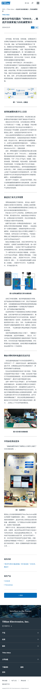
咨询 (3, 672)
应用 (3, 639)
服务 (3, 646)
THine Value (5, 14)
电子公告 (14, 680)
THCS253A (9, 585)
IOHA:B (7, 581)
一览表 (20, 595)
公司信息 (5, 659)
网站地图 (4, 680)
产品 (3, 633)
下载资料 (5, 667)
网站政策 (23, 680)
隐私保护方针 (6, 684)
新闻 (21, 667)
